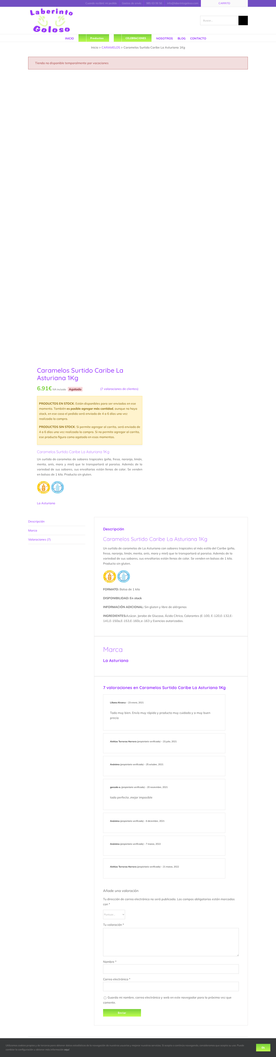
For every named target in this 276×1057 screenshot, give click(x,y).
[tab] (56, 521)
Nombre (109, 962)
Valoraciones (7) (39, 539)
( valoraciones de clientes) (119, 389)
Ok (263, 1047)
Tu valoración (113, 925)
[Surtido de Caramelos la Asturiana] (81, 216)
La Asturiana (46, 503)
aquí (66, 1049)
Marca (32, 530)
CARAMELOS (111, 47)
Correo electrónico (116, 979)
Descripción (36, 521)
